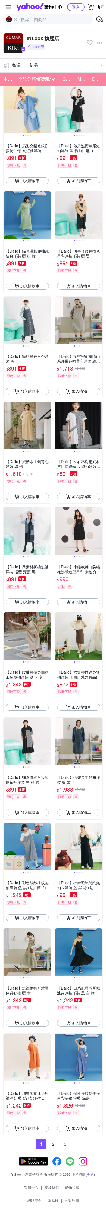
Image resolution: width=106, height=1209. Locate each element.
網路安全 (34, 1200)
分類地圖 (72, 1200)
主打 (8, 79)
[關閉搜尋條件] (15, 19)
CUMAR (68, 79)
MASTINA (83, 79)
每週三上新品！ (27, 65)
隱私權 (53, 1200)
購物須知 (72, 1187)
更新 (90, 1174)
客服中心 (31, 1187)
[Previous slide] (7, 109)
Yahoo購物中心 (39, 7)
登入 (76, 7)
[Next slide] (47, 109)
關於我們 (52, 1187)
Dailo (97, 79)
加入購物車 (29, 180)
